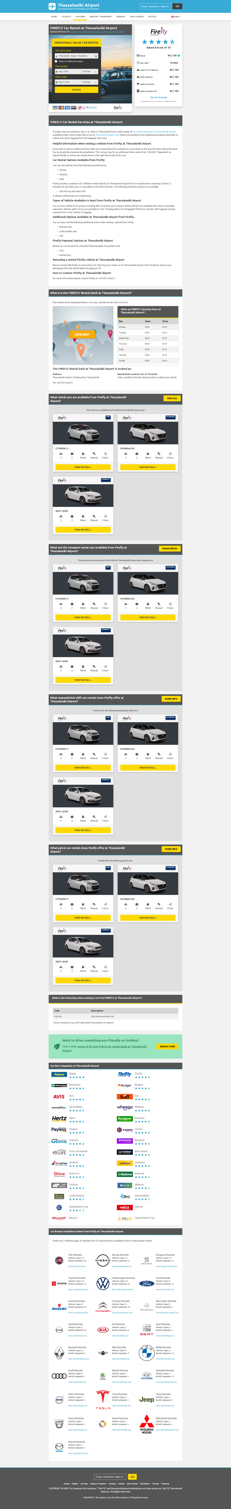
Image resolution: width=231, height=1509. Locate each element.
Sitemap (165, 1484)
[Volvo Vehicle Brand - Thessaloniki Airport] (59, 1399)
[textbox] (76, 56)
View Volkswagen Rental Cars (124, 1289)
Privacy (155, 1484)
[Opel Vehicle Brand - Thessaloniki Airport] (59, 1329)
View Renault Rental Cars (78, 1359)
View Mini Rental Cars (121, 1359)
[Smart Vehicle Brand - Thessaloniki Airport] (103, 1423)
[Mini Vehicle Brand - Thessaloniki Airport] (103, 1353)
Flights (66, 16)
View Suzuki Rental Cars (78, 1313)
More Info (171, 698)
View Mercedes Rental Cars (167, 1313)
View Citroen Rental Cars (122, 1313)
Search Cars (167, 1046)
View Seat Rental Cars (165, 1336)
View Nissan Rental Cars (122, 1266)
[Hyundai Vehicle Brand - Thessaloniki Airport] (147, 1376)
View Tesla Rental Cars (121, 1406)
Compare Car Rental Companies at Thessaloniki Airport (96, 31)
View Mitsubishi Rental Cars (167, 1430)
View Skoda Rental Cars (122, 1382)
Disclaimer (145, 1484)
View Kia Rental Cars (120, 1336)
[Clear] (96, 56)
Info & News (136, 16)
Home (54, 16)
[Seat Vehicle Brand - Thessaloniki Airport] (147, 1330)
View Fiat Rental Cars (77, 1266)
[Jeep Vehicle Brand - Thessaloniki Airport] (147, 1400)
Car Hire (80, 16)
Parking (120, 16)
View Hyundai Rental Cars (166, 1382)
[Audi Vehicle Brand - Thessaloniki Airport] (59, 1376)
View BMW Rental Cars (165, 1359)
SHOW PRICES (169, 548)
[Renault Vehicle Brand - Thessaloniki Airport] (59, 1353)
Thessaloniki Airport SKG (107, 135)
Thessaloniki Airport (78, 6)
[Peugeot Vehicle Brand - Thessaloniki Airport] (147, 1260)
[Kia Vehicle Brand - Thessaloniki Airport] (103, 1329)
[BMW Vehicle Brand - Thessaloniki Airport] (147, 1353)
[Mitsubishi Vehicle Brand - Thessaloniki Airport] (147, 1424)
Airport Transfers (100, 16)
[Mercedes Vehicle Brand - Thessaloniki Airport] (147, 1306)
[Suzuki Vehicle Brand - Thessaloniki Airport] (59, 1307)
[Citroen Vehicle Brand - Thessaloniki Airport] (103, 1307)
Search (76, 89)
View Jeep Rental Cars (165, 1406)
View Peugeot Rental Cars (166, 1266)
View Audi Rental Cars (77, 1382)
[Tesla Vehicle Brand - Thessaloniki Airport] (103, 1400)
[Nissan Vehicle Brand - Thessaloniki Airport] (103, 1260)
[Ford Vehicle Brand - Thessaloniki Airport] (147, 1283)
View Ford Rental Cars (165, 1289)
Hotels (152, 16)
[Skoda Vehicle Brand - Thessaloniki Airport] (103, 1376)
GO (177, 6)
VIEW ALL (172, 398)
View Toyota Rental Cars (78, 1289)
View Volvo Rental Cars (77, 1406)
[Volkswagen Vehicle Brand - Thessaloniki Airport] (103, 1284)
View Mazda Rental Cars (78, 1453)
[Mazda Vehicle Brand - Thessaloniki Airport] (59, 1447)
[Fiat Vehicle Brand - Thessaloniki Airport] (59, 1260)
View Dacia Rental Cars (77, 1430)
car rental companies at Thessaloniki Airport (154, 131)
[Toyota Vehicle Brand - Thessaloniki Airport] (59, 1283)
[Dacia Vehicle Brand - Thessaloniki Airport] (59, 1424)
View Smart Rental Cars (121, 1430)
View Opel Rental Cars (77, 1336)
